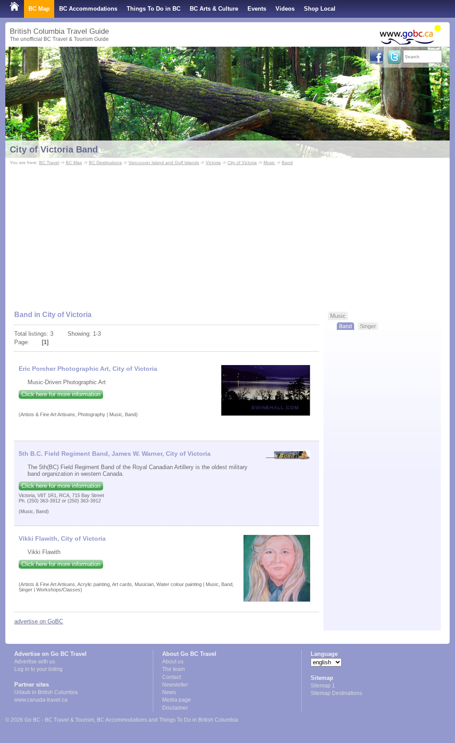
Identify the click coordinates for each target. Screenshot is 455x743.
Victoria (213, 162)
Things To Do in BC (153, 8)
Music (269, 162)
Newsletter (175, 684)
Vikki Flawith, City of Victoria (62, 538)
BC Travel (49, 162)
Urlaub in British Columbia (46, 692)
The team (173, 669)
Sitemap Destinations (336, 693)
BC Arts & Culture (214, 8)
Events (256, 8)
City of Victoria (242, 162)
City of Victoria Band (54, 149)
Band (287, 162)
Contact (171, 677)
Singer (368, 326)
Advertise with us (34, 661)
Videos (285, 8)
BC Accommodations (88, 8)
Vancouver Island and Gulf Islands (163, 162)
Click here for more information (60, 394)
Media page (176, 700)
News (169, 692)
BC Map (39, 8)
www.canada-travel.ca (41, 700)
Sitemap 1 (323, 685)
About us (173, 661)
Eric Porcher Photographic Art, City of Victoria (88, 368)
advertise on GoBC (38, 621)
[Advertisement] (227, 234)
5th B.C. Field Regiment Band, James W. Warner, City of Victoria (115, 453)
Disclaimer (175, 708)
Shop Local (319, 8)
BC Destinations (105, 162)
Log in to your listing (38, 669)
